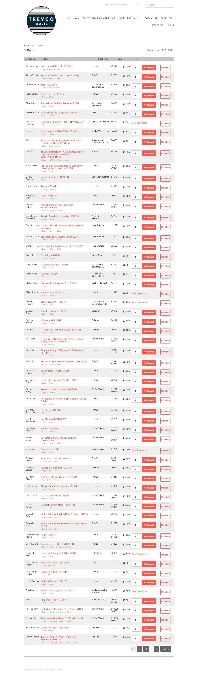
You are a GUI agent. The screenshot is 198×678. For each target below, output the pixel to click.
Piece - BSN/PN (49, 195)
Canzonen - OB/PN (50, 449)
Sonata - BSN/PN (49, 428)
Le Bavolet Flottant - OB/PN (55, 370)
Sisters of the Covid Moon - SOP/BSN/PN (62, 246)
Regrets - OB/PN (49, 274)
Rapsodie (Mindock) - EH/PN (55, 458)
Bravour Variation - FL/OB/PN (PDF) (60, 75)
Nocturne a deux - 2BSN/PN (55, 562)
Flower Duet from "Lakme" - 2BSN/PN (60, 486)
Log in (107, 4)
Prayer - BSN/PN (49, 186)
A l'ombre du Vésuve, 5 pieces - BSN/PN (61, 329)
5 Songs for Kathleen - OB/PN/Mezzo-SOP (63, 122)
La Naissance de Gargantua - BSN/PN (60, 112)
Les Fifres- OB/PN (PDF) (54, 419)
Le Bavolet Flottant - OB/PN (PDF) (59, 380)
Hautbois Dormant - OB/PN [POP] (58, 553)
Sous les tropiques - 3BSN (54, 311)
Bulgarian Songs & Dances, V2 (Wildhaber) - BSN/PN (63, 351)
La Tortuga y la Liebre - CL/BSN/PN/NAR (62, 609)
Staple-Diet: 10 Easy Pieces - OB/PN (60, 103)
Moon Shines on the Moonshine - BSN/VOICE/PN (57, 206)
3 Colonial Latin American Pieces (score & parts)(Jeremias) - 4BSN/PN (62, 340)
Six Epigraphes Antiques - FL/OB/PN (59, 477)
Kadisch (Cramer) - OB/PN (54, 581)
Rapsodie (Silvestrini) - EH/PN (56, 467)
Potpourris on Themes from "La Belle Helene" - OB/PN (64, 400)
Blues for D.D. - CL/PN (52, 94)
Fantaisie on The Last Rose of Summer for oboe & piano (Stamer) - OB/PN (62, 167)
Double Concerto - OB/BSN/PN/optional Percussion (62, 226)
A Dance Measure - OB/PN (54, 264)
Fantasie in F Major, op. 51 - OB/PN (59, 283)
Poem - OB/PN (48, 534)
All (33, 45)
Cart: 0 (138, 4)
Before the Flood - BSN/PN (55, 177)
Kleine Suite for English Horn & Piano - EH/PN (64, 514)
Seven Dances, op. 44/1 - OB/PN (57, 590)
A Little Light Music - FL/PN (55, 495)
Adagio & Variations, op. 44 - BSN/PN (60, 216)
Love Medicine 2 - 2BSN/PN (55, 627)
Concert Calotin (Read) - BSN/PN (58, 505)
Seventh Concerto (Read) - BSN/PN (59, 389)
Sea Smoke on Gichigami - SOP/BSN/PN (61, 236)
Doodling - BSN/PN (51, 255)
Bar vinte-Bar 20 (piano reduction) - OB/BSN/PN (59, 439)
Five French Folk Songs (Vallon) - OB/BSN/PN (64, 361)
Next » (166, 649)
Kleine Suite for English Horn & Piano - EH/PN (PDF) (64, 524)
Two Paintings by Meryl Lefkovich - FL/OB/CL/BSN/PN (59, 638)
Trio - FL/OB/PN (49, 84)
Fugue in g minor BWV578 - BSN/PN (59, 131)
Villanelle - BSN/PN (51, 320)
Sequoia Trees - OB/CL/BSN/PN (57, 544)
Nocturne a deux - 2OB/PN (54, 572)
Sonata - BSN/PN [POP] (53, 292)
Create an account (119, 4)
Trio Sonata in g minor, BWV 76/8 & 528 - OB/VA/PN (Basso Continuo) (62, 141)
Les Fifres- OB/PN (50, 410)
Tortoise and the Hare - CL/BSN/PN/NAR (62, 618)
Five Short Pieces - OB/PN (54, 599)
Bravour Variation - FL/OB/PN (56, 66)
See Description (139, 123)
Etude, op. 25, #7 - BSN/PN (54, 301)
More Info (165, 68)
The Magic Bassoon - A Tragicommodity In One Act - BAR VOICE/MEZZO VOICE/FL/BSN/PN (62, 154)
